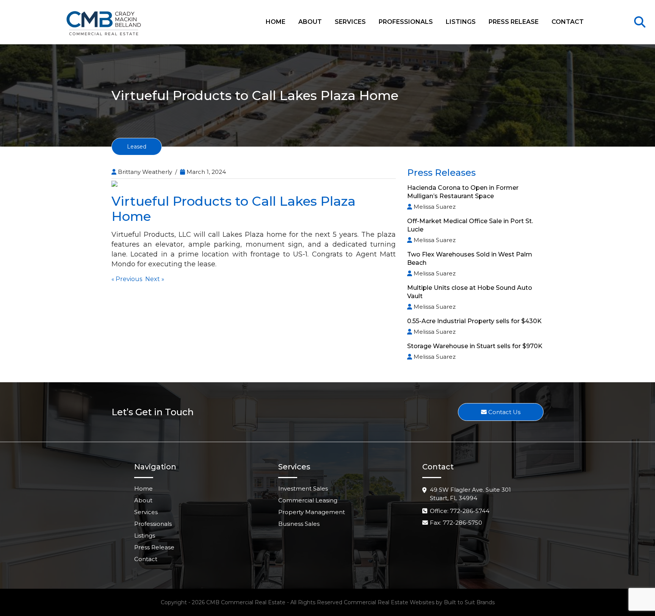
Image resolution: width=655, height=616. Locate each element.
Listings (461, 21)
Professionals (406, 21)
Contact (568, 21)
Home (275, 21)
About (310, 21)
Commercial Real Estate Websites (389, 602)
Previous (129, 279)
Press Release (514, 21)
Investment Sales (303, 488)
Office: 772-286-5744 (459, 510)
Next (152, 279)
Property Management (311, 512)
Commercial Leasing (307, 500)
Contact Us (503, 412)
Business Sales (299, 523)
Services (350, 21)
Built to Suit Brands (469, 602)
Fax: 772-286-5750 (456, 522)
